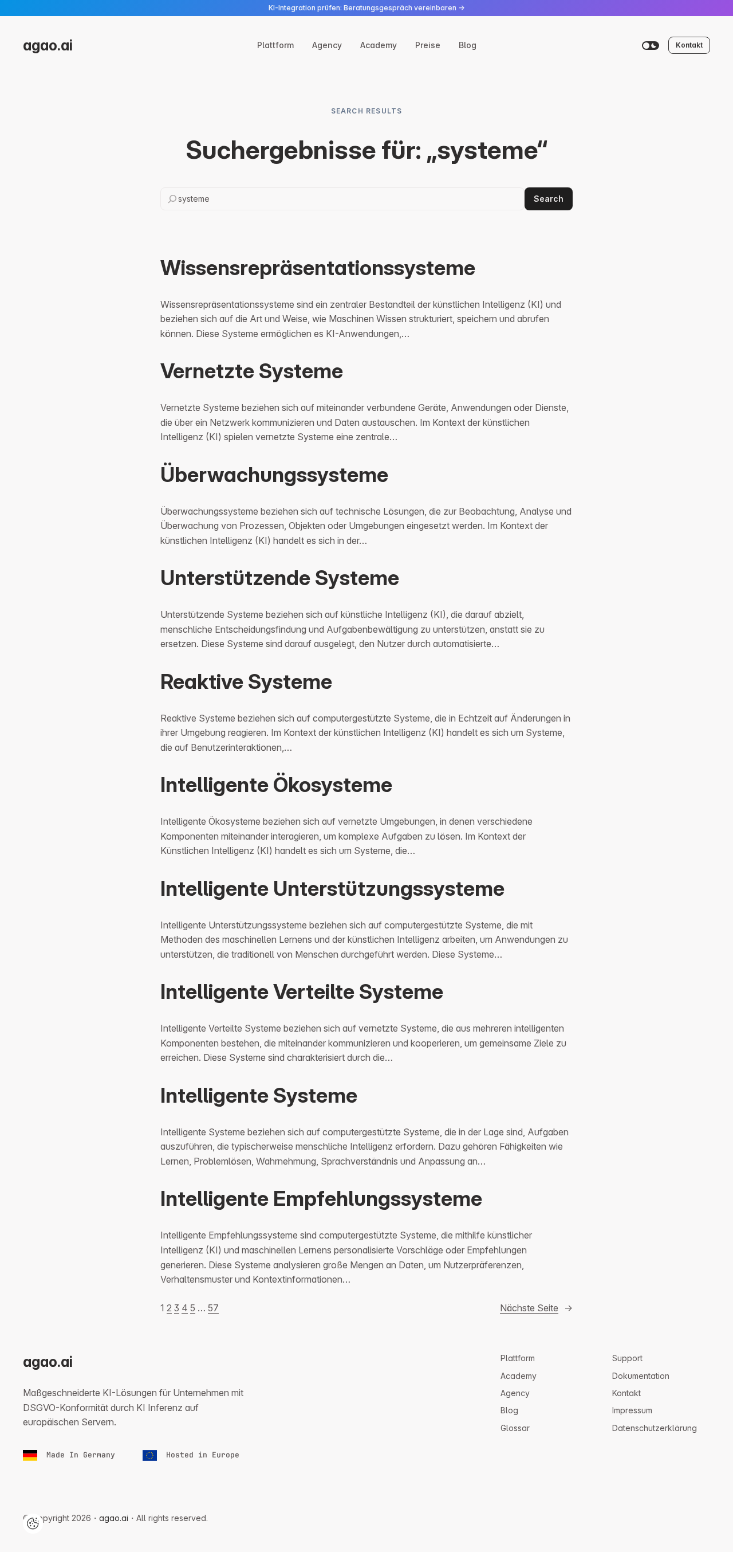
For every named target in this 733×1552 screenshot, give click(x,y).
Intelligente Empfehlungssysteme (321, 1198)
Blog (467, 45)
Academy (378, 45)
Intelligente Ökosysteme (276, 784)
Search (548, 198)
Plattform (275, 45)
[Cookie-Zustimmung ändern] (33, 1523)
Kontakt (689, 45)
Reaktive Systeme (246, 681)
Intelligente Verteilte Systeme (301, 991)
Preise (427, 45)
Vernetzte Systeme (251, 370)
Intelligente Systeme (258, 1095)
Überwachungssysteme (274, 474)
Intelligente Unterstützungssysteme (332, 888)
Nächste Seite (536, 1308)
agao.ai (48, 45)
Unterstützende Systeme (279, 577)
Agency (327, 45)
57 (213, 1308)
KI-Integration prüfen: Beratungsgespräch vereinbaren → (366, 7)
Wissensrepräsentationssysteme (317, 267)
